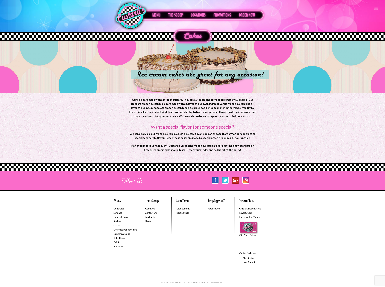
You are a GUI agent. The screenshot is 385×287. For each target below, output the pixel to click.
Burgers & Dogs (122, 233)
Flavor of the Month (249, 216)
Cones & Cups (121, 216)
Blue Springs (182, 212)
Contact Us (151, 212)
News (148, 221)
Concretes (119, 208)
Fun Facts (150, 216)
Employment (216, 200)
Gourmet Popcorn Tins (125, 229)
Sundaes (118, 212)
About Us (150, 208)
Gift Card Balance (248, 235)
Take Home (120, 238)
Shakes (117, 221)
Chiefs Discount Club (250, 208)
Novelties (119, 246)
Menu (156, 14)
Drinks (117, 242)
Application (214, 208)
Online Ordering (247, 253)
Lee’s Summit (183, 208)
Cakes (193, 36)
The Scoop (175, 14)
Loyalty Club (245, 212)
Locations (198, 14)
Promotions (222, 14)
